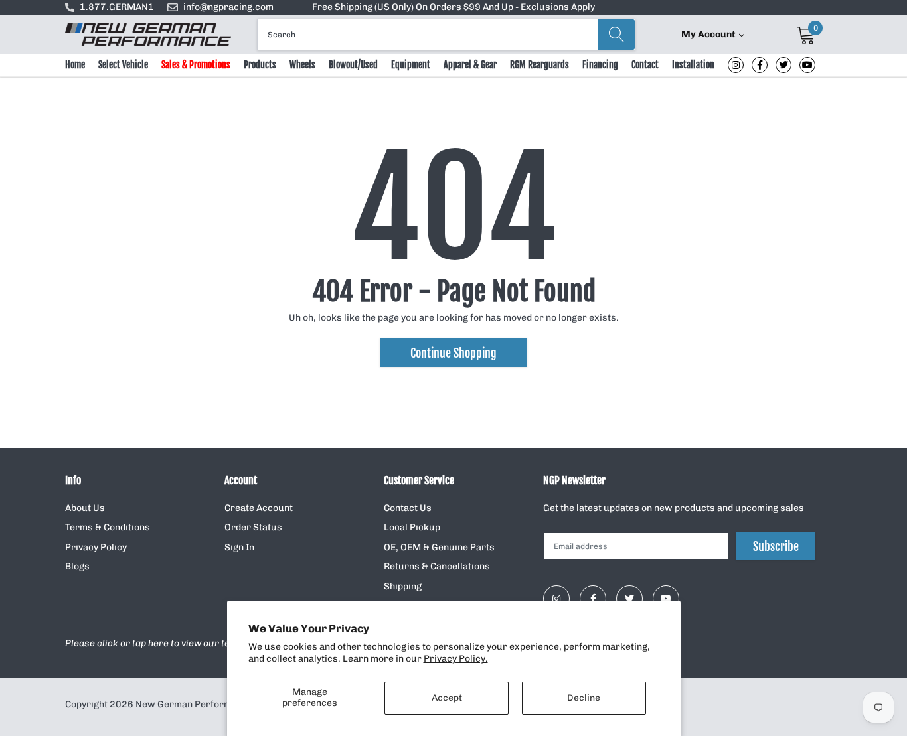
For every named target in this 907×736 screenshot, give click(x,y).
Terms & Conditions (107, 527)
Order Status (253, 527)
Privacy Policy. (456, 658)
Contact (645, 64)
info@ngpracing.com (228, 7)
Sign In (239, 547)
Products (260, 64)
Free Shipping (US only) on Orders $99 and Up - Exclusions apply (453, 7)
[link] (736, 65)
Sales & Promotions (195, 64)
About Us (85, 508)
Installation (693, 64)
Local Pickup (412, 527)
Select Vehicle (123, 64)
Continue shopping (453, 353)
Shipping (403, 586)
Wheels (302, 64)
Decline (583, 697)
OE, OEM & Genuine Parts (439, 547)
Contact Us (408, 508)
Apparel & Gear (470, 64)
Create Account (258, 508)
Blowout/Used (353, 64)
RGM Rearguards (539, 64)
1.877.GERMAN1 (117, 7)
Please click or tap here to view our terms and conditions (190, 643)
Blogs (77, 566)
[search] (616, 34)
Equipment (410, 64)
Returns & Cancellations (437, 566)
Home (75, 64)
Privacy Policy (96, 547)
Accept (447, 697)
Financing (600, 64)
